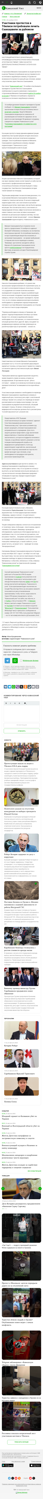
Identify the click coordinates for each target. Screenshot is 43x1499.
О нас (3, 1461)
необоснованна (15, 248)
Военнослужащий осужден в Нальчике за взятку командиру (19, 1146)
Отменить (22, 731)
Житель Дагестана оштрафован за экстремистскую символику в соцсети (18, 1136)
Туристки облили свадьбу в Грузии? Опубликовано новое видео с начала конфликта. (17, 1322)
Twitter (8, 601)
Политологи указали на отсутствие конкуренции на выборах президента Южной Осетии (20, 811)
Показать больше (22, 1442)
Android (19, 577)
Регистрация (22, 725)
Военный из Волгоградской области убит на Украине (21, 1127)
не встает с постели (12, 112)
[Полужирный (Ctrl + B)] (6, 703)
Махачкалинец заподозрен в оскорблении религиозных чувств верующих (19, 1156)
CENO (27, 582)
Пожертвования (36, 1461)
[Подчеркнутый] (15, 703)
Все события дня (34, 1171)
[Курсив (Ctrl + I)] (10, 703)
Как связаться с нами (18, 1461)
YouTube (10, 606)
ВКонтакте (9, 608)
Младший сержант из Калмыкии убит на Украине (19, 1117)
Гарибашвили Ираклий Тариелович (19, 1073)
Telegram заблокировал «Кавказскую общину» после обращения (17, 1363)
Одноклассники (21, 608)
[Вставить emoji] (25, 703)
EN (7, 2)
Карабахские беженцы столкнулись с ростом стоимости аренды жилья (20, 948)
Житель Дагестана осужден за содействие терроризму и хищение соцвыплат (19, 1166)
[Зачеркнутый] (19, 703)
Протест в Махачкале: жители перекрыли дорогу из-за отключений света (19, 1284)
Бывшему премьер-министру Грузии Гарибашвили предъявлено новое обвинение (19, 991)
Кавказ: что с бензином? (13, 13)
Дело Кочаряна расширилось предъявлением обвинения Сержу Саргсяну (21, 1205)
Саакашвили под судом (10, 565)
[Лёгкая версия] (11, 3)
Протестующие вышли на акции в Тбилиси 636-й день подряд (18, 764)
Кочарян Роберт (11, 1045)
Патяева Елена (10, 1101)
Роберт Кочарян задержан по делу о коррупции (19, 855)
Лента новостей (15, 16)
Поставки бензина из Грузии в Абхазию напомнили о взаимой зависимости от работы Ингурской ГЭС (21, 904)
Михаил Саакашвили (22, 107)
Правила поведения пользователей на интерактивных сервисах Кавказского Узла (21, 1485)
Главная (4, 16)
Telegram (32, 601)
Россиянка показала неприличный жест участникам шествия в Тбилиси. (19, 1434)
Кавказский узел (16, 86)
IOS (34, 582)
